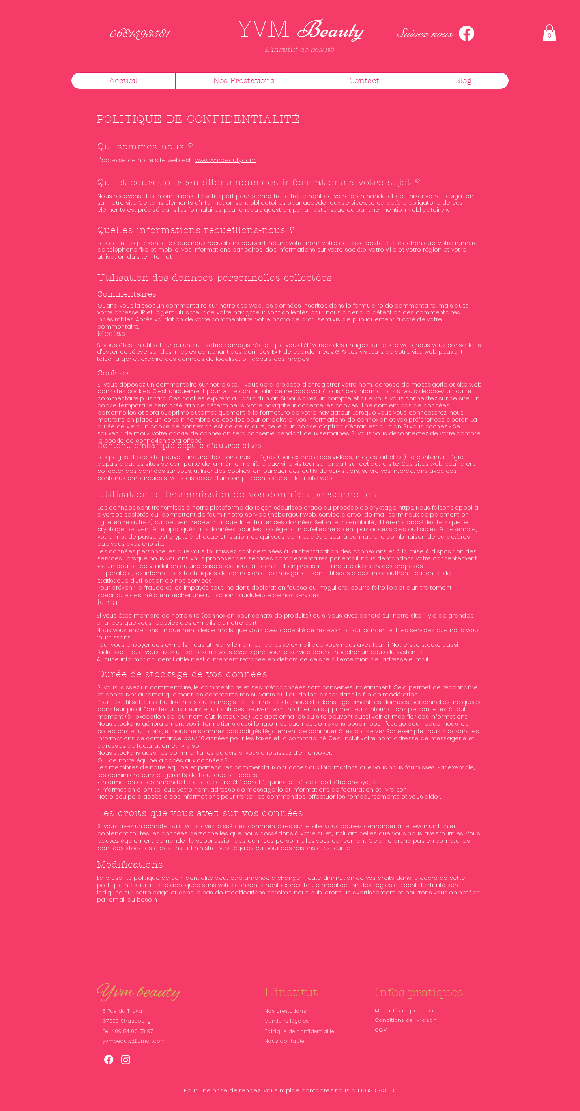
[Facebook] (466, 33)
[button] (549, 32)
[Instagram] (126, 1059)
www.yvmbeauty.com (225, 160)
